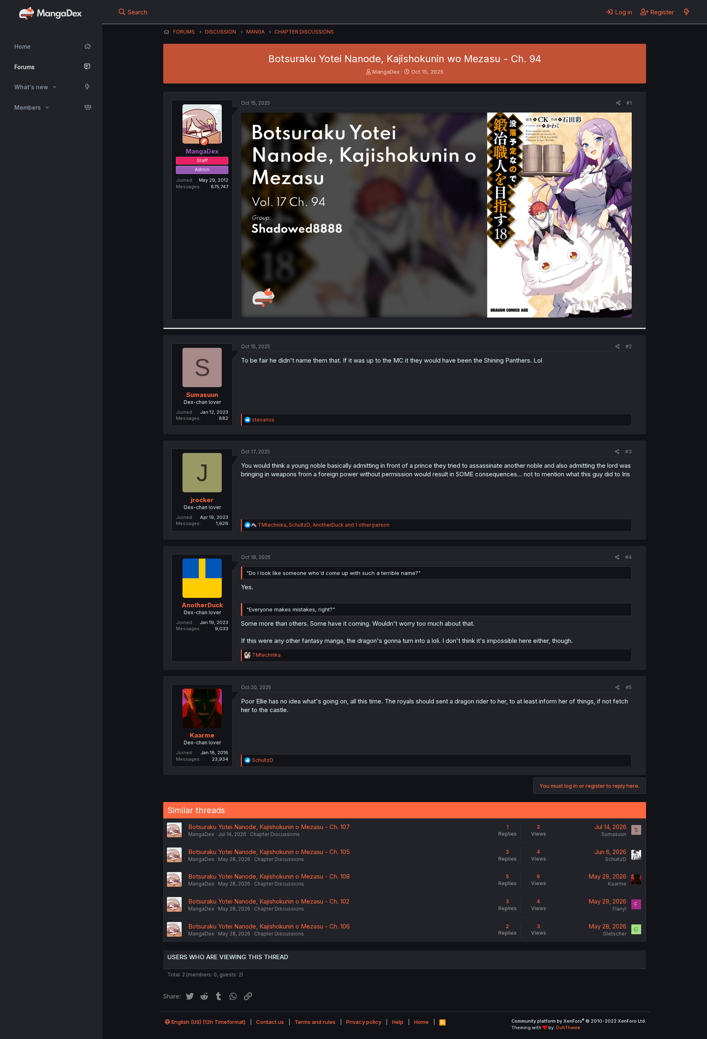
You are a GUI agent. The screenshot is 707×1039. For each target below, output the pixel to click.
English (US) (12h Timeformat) (207, 1022)
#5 (629, 687)
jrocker (202, 500)
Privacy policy (363, 1022)
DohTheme (568, 1027)
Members (27, 107)
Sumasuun (202, 395)
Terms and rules (315, 1022)
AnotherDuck (202, 605)
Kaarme (202, 735)
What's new (31, 86)
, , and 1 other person (324, 525)
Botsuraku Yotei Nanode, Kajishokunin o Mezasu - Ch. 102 (268, 901)
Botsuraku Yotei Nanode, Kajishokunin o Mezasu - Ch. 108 (269, 876)
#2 (629, 346)
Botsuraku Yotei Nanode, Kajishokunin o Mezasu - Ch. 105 (269, 852)
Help (397, 1022)
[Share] (618, 103)
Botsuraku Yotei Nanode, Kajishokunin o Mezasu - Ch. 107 (269, 827)
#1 (629, 103)
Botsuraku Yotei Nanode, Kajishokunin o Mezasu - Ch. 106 (269, 926)
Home (22, 46)
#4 (628, 557)
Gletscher (614, 934)
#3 (628, 452)
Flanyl (619, 909)
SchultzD (615, 859)
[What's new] (686, 12)
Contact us (270, 1022)
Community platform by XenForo (578, 1021)
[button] (54, 87)
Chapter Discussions (275, 834)
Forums (24, 66)
